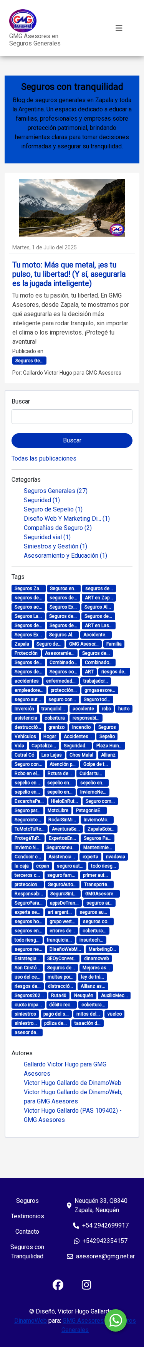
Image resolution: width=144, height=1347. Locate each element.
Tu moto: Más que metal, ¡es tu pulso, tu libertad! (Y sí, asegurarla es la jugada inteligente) (69, 274)
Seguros (27, 1200)
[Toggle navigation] (119, 28)
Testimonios (27, 1216)
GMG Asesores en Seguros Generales (35, 39)
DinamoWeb (30, 1320)
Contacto (27, 1231)
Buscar (21, 401)
